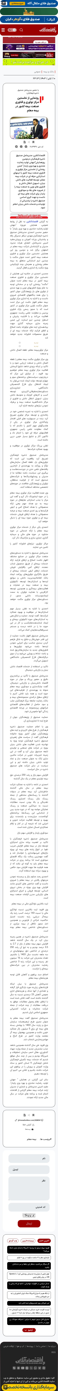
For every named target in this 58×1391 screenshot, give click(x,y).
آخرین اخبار (44, 1240)
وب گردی (13, 1240)
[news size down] (26, 146)
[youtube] (22, 1368)
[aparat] (44, 1368)
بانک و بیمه (48, 71)
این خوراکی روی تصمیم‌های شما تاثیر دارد (34, 1303)
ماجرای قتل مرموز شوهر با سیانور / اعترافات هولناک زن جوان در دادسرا (29, 1321)
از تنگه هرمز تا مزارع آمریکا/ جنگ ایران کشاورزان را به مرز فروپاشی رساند (30, 1295)
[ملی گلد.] (29, 11)
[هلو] (29, 216)
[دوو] (29, 40)
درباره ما (52, 1346)
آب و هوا (20, 1346)
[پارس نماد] (29, 62)
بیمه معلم (31, 1139)
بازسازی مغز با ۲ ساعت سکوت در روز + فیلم (33, 1257)
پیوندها (30, 1346)
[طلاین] (29, 47)
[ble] (14, 1368)
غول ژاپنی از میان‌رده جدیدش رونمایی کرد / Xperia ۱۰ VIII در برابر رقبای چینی (29, 1276)
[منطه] (29, 55)
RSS (54, 1352)
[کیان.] (29, 19)
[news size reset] (21, 146)
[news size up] (16, 146)
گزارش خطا (27, 1124)
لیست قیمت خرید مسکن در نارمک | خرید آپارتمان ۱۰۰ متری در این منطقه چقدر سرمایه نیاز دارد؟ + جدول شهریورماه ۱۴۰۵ (29, 1311)
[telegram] (39, 1368)
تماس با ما (41, 1346)
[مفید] (29, 1387)
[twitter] (31, 1368)
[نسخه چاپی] (24, 142)
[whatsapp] (35, 1368)
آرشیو (30, 1330)
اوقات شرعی (8, 1346)
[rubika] (18, 1368)
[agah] (29, 3)
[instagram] (27, 1368)
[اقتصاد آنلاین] (48, 30)
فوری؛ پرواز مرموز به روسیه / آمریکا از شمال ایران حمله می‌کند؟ (29, 1250)
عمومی (37, 71)
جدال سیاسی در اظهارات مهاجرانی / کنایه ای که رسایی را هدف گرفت (29, 1285)
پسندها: (27, 1129)
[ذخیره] (33, 142)
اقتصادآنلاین (32, 221)
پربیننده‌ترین (28, 1240)
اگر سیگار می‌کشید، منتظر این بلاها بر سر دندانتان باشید (30, 1266)
